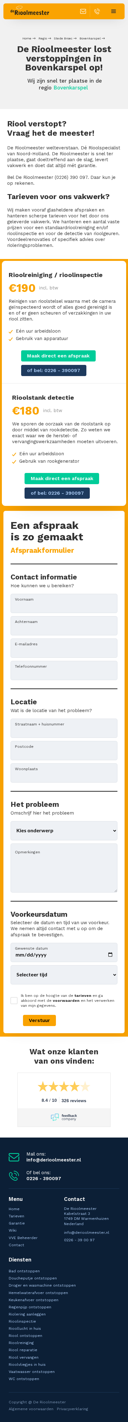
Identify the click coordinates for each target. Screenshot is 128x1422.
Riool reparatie (23, 1349)
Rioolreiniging (21, 1342)
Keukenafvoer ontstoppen (33, 1299)
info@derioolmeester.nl (86, 1232)
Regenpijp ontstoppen (30, 1307)
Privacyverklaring (72, 1408)
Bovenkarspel (90, 38)
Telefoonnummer (31, 666)
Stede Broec (63, 38)
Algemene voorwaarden (31, 1408)
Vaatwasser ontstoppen (32, 1371)
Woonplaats (26, 768)
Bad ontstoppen (24, 1271)
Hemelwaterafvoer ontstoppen (38, 1292)
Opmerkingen (27, 852)
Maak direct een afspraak (58, 356)
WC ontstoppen (24, 1378)
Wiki (12, 1230)
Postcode (24, 746)
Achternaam (26, 621)
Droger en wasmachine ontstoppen (42, 1285)
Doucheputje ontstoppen (33, 1278)
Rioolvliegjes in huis (27, 1364)
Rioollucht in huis (25, 1328)
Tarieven (16, 1216)
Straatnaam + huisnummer (39, 724)
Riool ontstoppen (25, 1335)
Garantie (17, 1223)
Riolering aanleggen (27, 1314)
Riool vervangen (24, 1357)
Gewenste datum (31, 948)
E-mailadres (26, 644)
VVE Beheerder (23, 1237)
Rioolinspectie (22, 1321)
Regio (43, 38)
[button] (113, 11)
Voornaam (24, 599)
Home (26, 38)
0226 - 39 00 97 (79, 1240)
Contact (16, 1245)
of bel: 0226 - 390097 (53, 370)
